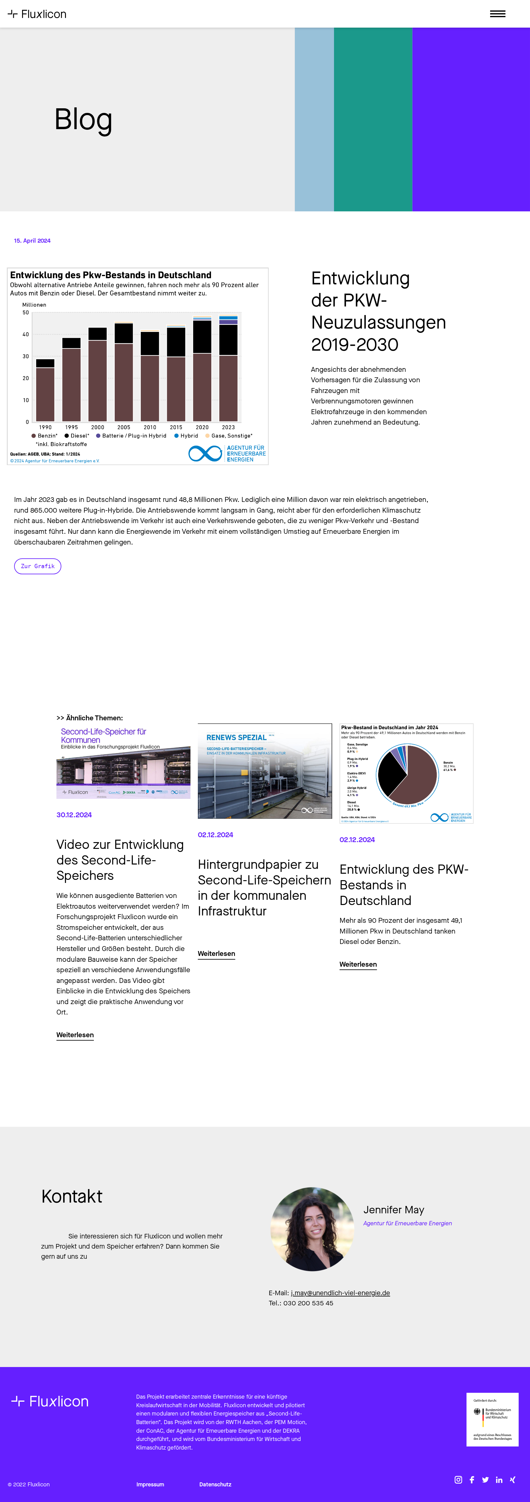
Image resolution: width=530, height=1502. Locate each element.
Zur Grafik (38, 566)
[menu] (497, 15)
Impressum (150, 1484)
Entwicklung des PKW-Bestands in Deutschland (404, 885)
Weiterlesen (75, 1035)
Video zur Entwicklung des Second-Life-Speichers (120, 860)
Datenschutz (215, 1484)
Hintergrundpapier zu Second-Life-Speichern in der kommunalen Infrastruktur (264, 888)
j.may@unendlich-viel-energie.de (340, 1292)
